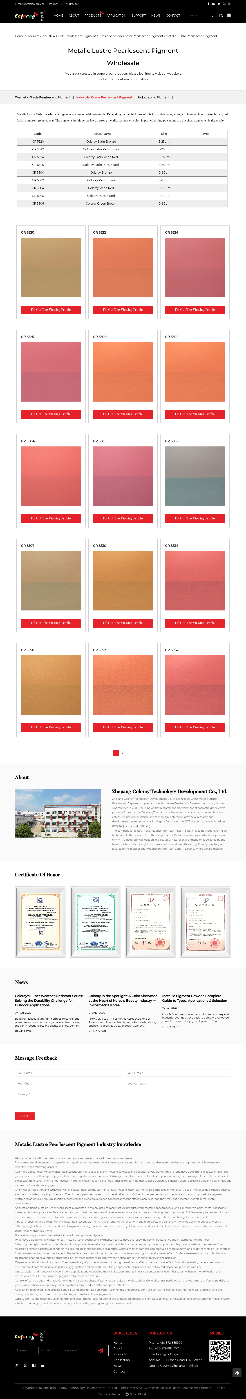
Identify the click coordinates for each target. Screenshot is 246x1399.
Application (116, 15)
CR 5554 (171, 650)
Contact (173, 15)
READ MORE (24, 1031)
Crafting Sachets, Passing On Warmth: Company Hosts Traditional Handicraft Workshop (193, 1000)
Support (139, 15)
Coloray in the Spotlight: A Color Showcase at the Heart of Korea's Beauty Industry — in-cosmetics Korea (49, 1000)
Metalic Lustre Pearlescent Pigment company (185, 803)
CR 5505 (99, 441)
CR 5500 (100, 337)
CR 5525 (27, 337)
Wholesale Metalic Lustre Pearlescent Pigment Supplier (184, 1388)
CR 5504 (28, 441)
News (156, 15)
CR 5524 (171, 232)
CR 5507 (27, 546)
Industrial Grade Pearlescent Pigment (69, 36)
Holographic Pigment (154, 97)
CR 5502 (171, 337)
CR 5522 (99, 232)
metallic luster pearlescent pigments (122, 1162)
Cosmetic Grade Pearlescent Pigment (43, 97)
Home (58, 15)
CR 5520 (27, 232)
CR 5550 (27, 650)
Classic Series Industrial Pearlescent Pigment (131, 36)
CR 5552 (99, 650)
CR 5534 (171, 546)
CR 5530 (99, 546)
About (74, 15)
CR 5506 (171, 441)
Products (92, 15)
